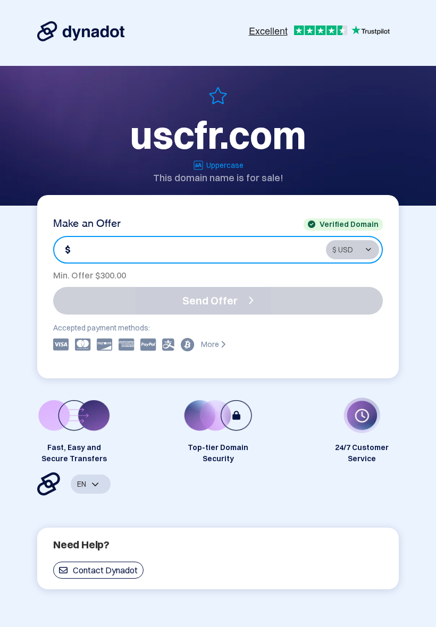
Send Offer (210, 300)
